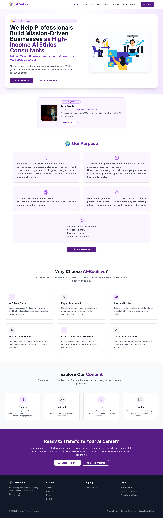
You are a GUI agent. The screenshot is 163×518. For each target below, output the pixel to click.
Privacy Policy (127, 487)
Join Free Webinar (48, 80)
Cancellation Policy (129, 495)
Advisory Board (130, 4)
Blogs (106, 4)
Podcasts (96, 4)
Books (116, 4)
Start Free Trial (69, 463)
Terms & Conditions (129, 491)
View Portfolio (69, 122)
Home (75, 4)
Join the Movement (81, 249)
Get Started (147, 4)
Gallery (85, 4)
